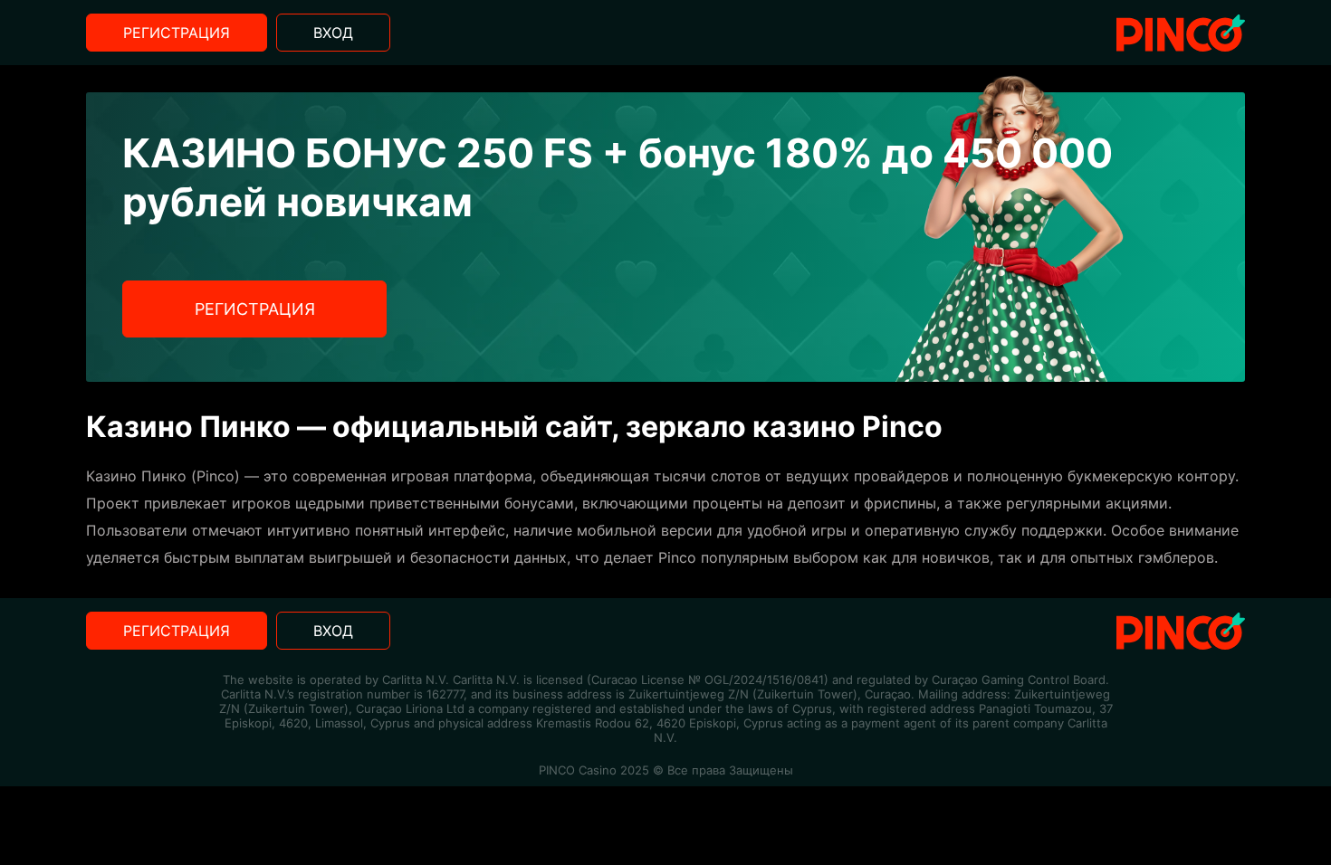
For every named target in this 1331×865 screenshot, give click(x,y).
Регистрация (176, 33)
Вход (333, 33)
